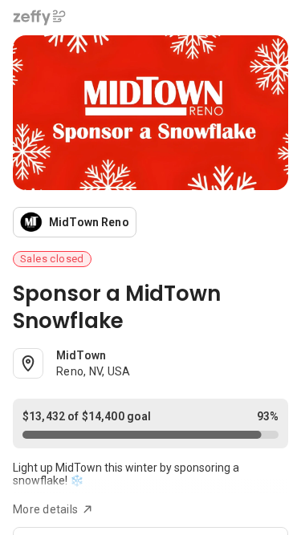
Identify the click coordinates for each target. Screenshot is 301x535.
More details (45, 509)
